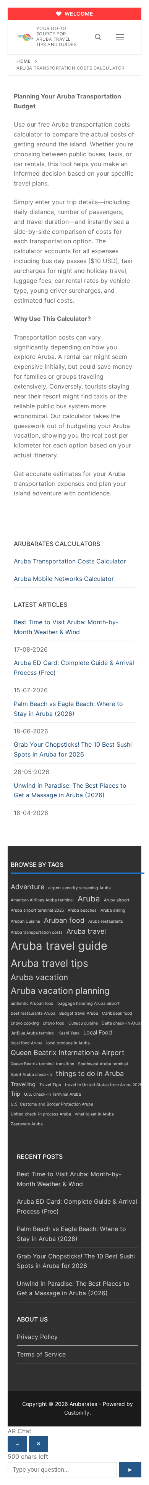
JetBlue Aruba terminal (33, 1033)
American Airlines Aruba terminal (42, 900)
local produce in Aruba (68, 1043)
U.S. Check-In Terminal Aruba (52, 1094)
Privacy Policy (37, 1337)
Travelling (23, 1084)
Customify (76, 1412)
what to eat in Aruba (94, 1114)
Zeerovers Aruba (27, 1124)
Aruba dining (112, 910)
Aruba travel (86, 931)
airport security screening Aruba (79, 887)
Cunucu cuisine (83, 1023)
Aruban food (64, 920)
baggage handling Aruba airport (88, 1003)
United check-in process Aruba (41, 1114)
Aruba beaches (82, 910)
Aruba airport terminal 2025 (37, 910)
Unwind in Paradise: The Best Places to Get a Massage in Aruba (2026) (70, 790)
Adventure (27, 887)
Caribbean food (117, 1013)
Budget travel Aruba (78, 1013)
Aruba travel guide (59, 945)
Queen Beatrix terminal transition (42, 1063)
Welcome (78, 14)
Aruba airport (117, 900)
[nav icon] (120, 37)
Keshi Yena (68, 1033)
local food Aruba (26, 1043)
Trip (15, 1093)
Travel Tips (50, 1084)
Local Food (97, 1032)
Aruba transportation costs (37, 932)
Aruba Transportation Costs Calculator (70, 561)
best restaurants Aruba (33, 1013)
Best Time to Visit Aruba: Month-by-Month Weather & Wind (66, 627)
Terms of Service (41, 1354)
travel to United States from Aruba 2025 (103, 1084)
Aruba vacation (39, 977)
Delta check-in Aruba (122, 1023)
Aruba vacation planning (60, 990)
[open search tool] (98, 37)
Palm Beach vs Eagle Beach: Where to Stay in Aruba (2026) (68, 708)
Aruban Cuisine (25, 921)
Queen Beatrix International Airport (68, 1053)
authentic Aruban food (32, 1003)
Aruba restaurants (105, 921)
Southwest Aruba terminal (103, 1063)
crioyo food (54, 1023)
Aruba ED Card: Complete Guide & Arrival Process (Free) (74, 667)
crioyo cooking (25, 1023)
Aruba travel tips (49, 963)
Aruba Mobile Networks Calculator (64, 578)
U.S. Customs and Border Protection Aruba (52, 1104)
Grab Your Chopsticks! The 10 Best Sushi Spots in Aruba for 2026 (73, 749)
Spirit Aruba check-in (31, 1074)
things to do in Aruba (90, 1073)
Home (23, 61)
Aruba (89, 898)
